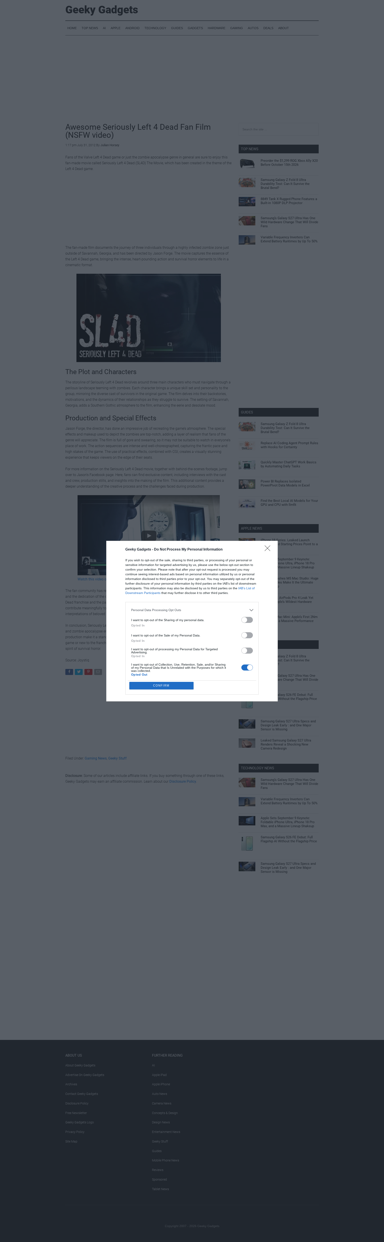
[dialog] (192, 621)
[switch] (247, 620)
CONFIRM (161, 685)
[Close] (269, 549)
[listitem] (192, 610)
